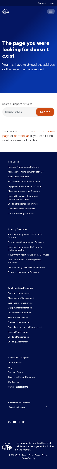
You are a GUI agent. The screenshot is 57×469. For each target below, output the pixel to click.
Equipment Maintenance (20, 307)
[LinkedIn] (9, 422)
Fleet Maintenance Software (21, 208)
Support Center (15, 372)
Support (42, 3)
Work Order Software (18, 176)
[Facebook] (19, 422)
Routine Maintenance (18, 317)
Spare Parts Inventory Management (25, 327)
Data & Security (28, 458)
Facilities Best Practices (20, 288)
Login (52, 3)
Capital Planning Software (20, 213)
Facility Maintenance (18, 332)
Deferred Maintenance (18, 322)
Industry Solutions (17, 229)
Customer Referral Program (21, 377)
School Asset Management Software (26, 242)
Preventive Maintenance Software (24, 181)
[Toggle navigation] (51, 11)
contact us (21, 136)
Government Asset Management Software (28, 255)
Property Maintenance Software (23, 272)
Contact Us (13, 382)
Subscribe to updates (19, 402)
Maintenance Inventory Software (24, 191)
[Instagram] (23, 422)
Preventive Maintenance (19, 312)
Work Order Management (20, 303)
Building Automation (18, 341)
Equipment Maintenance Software (24, 186)
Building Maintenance (18, 337)
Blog (10, 367)
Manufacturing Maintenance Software (26, 267)
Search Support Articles (17, 104)
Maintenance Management (21, 298)
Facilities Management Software (23, 167)
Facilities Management (19, 293)
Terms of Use (27, 455)
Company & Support (18, 357)
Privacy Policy (41, 455)
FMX (18, 455)
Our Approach (15, 362)
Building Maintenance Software (23, 204)
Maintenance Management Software (25, 172)
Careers (17, 387)
